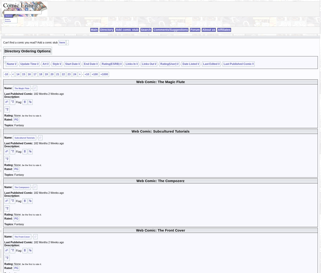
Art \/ (45, 64)
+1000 (104, 74)
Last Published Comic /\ (239, 64)
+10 (87, 74)
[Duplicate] (30, 102)
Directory (106, 29)
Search (146, 29)
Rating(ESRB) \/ (112, 64)
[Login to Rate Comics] (7, 109)
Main (94, 29)
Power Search (8, 20)
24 (74, 74)
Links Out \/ (149, 64)
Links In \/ (132, 64)
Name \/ (11, 64)
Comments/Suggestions (170, 29)
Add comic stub (127, 29)
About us (208, 29)
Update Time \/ (29, 64)
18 (40, 74)
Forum (195, 29)
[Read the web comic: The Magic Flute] (35, 88)
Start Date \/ (72, 64)
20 (52, 74)
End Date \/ (91, 64)
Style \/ (57, 64)
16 (29, 74)
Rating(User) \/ (169, 64)
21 (57, 74)
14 (17, 74)
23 (69, 74)
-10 (6, 74)
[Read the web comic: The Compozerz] (35, 187)
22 (63, 74)
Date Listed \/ (191, 64)
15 (23, 74)
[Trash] (25, 102)
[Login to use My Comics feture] (12, 102)
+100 (95, 74)
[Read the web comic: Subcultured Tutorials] (40, 137)
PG (16, 119)
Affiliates (224, 29)
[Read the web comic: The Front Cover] (35, 236)
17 (34, 74)
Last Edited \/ (211, 64)
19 (46, 74)
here (62, 42)
